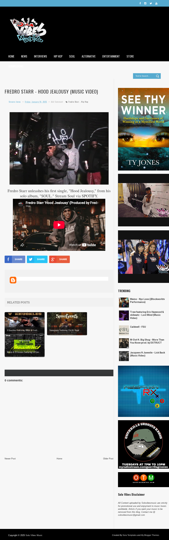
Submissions (15, 66)
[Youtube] (156, 3)
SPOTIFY (89, 195)
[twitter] (151, 3)
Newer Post (10, 458)
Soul (72, 56)
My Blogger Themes (150, 535)
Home (11, 56)
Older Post (108, 458)
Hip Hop (58, 56)
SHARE (18, 259)
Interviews (40, 56)
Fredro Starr (73, 101)
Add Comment (57, 101)
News (24, 56)
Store (130, 56)
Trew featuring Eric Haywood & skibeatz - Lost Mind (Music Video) (147, 315)
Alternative (89, 56)
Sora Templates (130, 535)
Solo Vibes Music (34, 535)
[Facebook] (140, 3)
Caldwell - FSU (138, 327)
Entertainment (111, 56)
